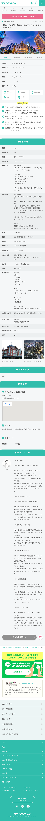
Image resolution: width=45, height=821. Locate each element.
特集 (3, 747)
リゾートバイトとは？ (10, 755)
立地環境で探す (8, 724)
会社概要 (27, 787)
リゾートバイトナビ (9, 777)
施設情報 (39, 58)
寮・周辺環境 (28, 58)
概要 (5, 58)
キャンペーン (7, 751)
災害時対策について (10, 791)
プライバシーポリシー (31, 791)
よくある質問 (7, 769)
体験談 (4, 773)
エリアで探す (7, 704)
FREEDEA (6, 782)
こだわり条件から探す (10, 734)
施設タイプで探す (8, 714)
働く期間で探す (8, 709)
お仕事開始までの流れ (10, 760)
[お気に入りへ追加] (40, 637)
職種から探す (7, 719)
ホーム (4, 742)
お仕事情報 (17, 58)
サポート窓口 (22, 799)
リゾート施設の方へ (10, 787)
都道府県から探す (8, 729)
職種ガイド (6, 764)
